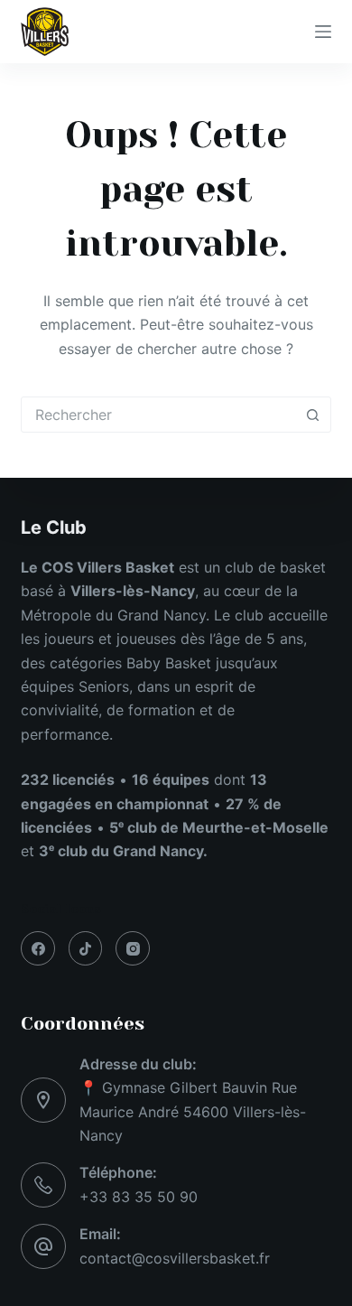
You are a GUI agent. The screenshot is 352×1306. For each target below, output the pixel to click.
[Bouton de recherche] (313, 414)
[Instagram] (133, 948)
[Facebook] (38, 948)
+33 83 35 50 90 (138, 1197)
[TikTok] (86, 948)
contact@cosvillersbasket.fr (174, 1258)
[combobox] (158, 414)
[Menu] (323, 31)
